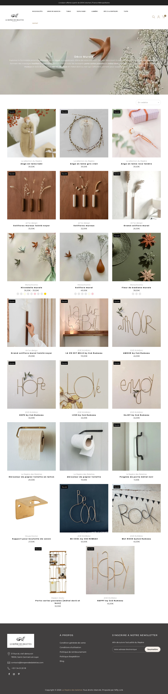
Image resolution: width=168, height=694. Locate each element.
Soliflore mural (84, 287)
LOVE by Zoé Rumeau (84, 415)
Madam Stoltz (57, 598)
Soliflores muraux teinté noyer (31, 225)
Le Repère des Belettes (31, 474)
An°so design (136, 223)
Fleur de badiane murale (136, 287)
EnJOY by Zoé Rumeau (136, 415)
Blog (62, 661)
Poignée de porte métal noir (136, 477)
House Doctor (31, 536)
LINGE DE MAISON (53, 11)
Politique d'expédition (70, 656)
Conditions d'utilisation (70, 647)
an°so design (31, 223)
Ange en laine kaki (32, 164)
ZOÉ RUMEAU (84, 350)
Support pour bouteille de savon (31, 539)
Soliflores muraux (84, 225)
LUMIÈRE (94, 11)
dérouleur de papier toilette (84, 477)
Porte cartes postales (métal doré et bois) (57, 601)
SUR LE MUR (81, 11)
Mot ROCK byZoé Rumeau (136, 539)
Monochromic (31, 285)
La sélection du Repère (31, 161)
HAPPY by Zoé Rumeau (110, 600)
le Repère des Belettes (136, 474)
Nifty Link (118, 690)
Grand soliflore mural (136, 225)
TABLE (68, 11)
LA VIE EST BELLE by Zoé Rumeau (84, 353)
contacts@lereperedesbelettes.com (27, 662)
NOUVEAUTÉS (37, 11)
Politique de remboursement (73, 652)
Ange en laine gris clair (84, 164)
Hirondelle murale (31, 287)
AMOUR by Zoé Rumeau (136, 353)
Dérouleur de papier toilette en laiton (31, 477)
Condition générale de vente (73, 643)
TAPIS (126, 11)
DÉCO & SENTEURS (111, 11)
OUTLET (35, 23)
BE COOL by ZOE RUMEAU (84, 539)
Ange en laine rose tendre (136, 164)
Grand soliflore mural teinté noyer (31, 353)
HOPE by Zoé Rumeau (31, 415)
